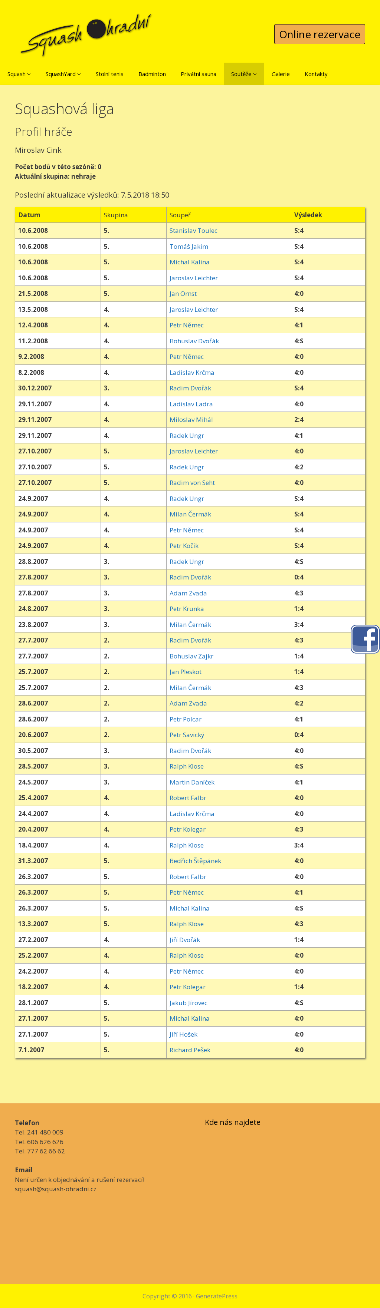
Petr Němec (187, 325)
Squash (17, 73)
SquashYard (61, 73)
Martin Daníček (192, 782)
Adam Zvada (188, 593)
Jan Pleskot (186, 671)
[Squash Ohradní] (86, 29)
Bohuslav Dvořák (194, 341)
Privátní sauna (198, 73)
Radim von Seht (192, 482)
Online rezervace (319, 34)
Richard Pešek (190, 1050)
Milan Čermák (190, 514)
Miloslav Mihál (191, 419)
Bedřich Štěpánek (195, 860)
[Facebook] (365, 638)
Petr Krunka (187, 608)
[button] (29, 73)
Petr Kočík (184, 545)
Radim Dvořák (190, 388)
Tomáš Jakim (189, 246)
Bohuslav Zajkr (191, 656)
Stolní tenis (110, 73)
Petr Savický (187, 734)
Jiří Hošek (183, 1034)
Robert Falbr (188, 797)
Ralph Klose (187, 766)
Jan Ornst (183, 293)
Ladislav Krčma (192, 372)
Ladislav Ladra (191, 404)
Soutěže (242, 73)
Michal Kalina (190, 262)
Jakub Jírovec (188, 1002)
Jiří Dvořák (185, 939)
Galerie (281, 73)
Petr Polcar (186, 719)
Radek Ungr (187, 435)
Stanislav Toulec (193, 230)
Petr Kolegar (188, 829)
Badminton (152, 73)
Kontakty (316, 73)
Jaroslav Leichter (194, 278)
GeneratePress (217, 1296)
